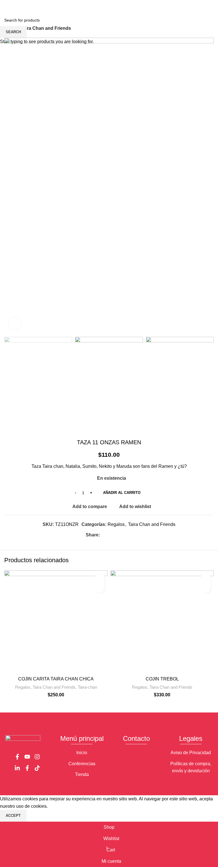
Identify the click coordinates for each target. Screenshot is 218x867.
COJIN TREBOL (162, 678)
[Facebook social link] (96, 4)
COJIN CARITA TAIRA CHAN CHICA (56, 678)
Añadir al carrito (122, 492)
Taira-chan (87, 687)
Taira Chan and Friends (54, 687)
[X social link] (102, 4)
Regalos (22, 687)
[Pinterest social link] (109, 4)
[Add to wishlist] (100, 578)
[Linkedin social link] (115, 4)
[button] (100, 588)
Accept (13, 815)
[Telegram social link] (122, 4)
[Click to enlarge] (15, 323)
